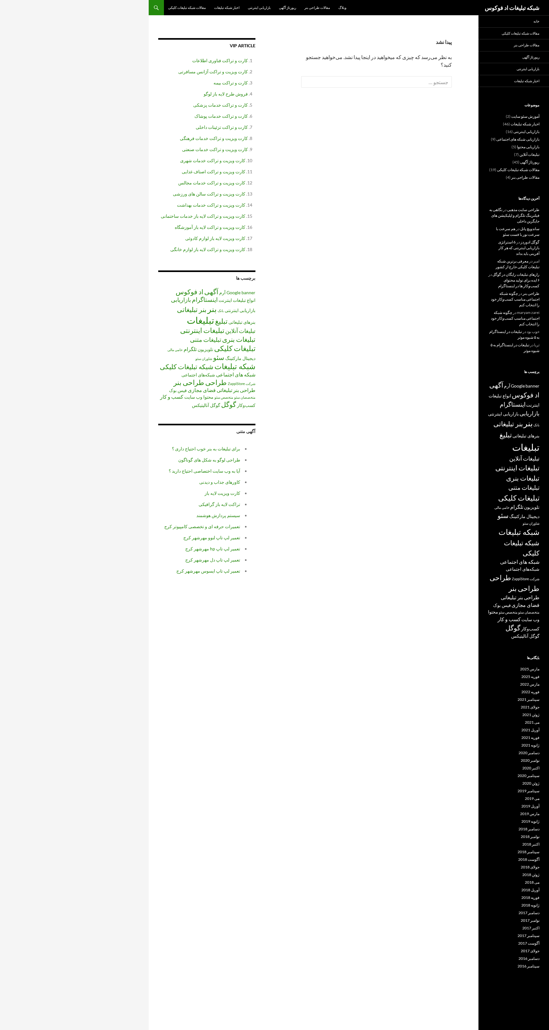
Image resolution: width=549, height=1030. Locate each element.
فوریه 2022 (530, 691)
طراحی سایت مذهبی (523, 209)
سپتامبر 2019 (528, 790)
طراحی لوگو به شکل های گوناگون (209, 459)
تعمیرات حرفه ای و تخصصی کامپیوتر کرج (202, 526)
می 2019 (532, 798)
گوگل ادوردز (529, 242)
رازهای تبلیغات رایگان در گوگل (515, 274)
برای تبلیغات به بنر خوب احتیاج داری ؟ (206, 448)
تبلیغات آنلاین (240, 330)
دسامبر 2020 (528, 752)
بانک (221, 311)
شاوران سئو (203, 358)
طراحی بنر (188, 382)
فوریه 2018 (530, 897)
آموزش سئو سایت (525, 116)
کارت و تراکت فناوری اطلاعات (220, 60)
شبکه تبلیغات (234, 366)
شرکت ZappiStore (241, 384)
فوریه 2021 (530, 737)
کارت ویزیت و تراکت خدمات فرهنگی (214, 138)
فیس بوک (178, 390)
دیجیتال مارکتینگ (240, 358)
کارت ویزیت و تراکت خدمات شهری (212, 160)
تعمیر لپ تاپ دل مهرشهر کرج (212, 559)
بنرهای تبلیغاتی (241, 322)
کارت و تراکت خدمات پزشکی (220, 105)
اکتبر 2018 (530, 844)
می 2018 (532, 882)
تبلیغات (200, 320)
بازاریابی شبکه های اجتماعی (517, 139)
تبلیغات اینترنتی (202, 330)
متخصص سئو (223, 397)
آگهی (211, 292)
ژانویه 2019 (530, 821)
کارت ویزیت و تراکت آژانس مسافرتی (213, 71)
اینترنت (225, 300)
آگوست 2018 (528, 859)
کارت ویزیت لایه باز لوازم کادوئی (215, 238)
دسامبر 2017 (528, 912)
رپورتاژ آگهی (287, 7)
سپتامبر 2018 (528, 851)
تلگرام (190, 349)
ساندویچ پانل (529, 228)
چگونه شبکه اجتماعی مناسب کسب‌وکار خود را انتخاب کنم (515, 299)
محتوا (208, 397)
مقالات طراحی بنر (317, 7)
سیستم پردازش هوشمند (218, 515)
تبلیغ (221, 321)
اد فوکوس (189, 292)
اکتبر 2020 (530, 768)
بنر (212, 309)
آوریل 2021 (530, 730)
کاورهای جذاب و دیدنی (219, 482)
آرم (222, 292)
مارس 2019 (529, 813)
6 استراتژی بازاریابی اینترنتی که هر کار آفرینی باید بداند (518, 248)
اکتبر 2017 (530, 928)
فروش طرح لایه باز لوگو (226, 93)
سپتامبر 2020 (528, 775)
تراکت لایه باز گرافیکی (219, 504)
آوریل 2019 (530, 806)
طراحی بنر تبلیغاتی (236, 390)
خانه (536, 21)
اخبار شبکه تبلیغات (227, 7)
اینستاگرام (205, 299)
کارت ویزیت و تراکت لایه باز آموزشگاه (210, 227)
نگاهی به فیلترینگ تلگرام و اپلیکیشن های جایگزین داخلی (514, 215)
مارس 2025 (529, 669)
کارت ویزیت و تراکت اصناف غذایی (213, 171)
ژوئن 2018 (530, 874)
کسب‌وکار (246, 405)
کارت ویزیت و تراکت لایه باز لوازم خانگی (207, 249)
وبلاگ (342, 7)
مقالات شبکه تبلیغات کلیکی (187, 7)
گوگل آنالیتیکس (206, 405)
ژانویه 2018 (530, 905)
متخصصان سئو (244, 397)
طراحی (216, 382)
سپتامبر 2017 (528, 935)
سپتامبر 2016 (528, 966)
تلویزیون (205, 349)
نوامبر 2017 (530, 920)
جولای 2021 (530, 707)
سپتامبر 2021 (528, 699)
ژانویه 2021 (530, 745)
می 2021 (532, 722)
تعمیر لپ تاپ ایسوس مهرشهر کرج (208, 571)
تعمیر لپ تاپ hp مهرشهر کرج (212, 548)
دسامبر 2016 (528, 958)
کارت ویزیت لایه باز (222, 493)
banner (248, 292)
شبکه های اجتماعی (235, 374)
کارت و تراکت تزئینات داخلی (222, 127)
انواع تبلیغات (244, 300)
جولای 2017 (530, 950)
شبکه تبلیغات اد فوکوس (512, 7)
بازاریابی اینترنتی (259, 7)
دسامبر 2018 (528, 829)
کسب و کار (171, 397)
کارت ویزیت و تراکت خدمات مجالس (211, 182)
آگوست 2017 (528, 943)
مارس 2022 (529, 684)
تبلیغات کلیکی (234, 348)
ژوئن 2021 (530, 714)
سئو (218, 357)
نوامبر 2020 (530, 760)
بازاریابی (181, 299)
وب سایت (193, 397)
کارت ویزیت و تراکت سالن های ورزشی (209, 193)
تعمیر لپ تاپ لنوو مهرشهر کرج (211, 537)
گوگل (228, 404)
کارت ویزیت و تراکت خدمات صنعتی (215, 149)
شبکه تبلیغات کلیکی (187, 366)
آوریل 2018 (530, 889)
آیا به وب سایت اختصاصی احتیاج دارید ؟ (204, 471)
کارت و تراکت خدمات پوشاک (221, 116)
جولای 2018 (530, 867)
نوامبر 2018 (530, 836)
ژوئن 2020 (530, 783)
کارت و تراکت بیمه (231, 82)
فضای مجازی (202, 390)
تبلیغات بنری (238, 339)
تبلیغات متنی (205, 339)
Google (234, 292)
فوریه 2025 (530, 676)
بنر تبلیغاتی (192, 309)
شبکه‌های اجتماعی (198, 374)
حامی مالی (175, 350)
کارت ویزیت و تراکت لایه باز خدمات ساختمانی (203, 216)
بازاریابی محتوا (528, 146)
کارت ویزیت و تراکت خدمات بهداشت (211, 205)
